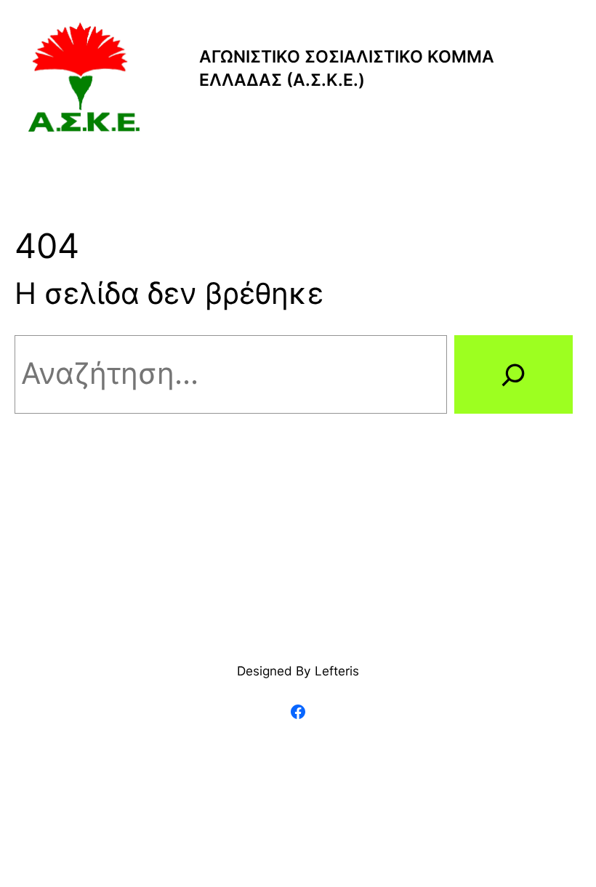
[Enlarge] (122, 40)
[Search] (513, 374)
